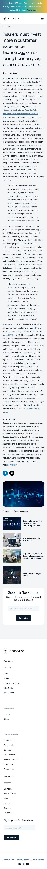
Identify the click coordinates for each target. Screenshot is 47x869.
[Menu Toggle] (42, 18)
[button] (5, 473)
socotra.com (11, 464)
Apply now (31, 10)
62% (35, 327)
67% (11, 335)
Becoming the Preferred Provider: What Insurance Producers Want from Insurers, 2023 (21, 114)
